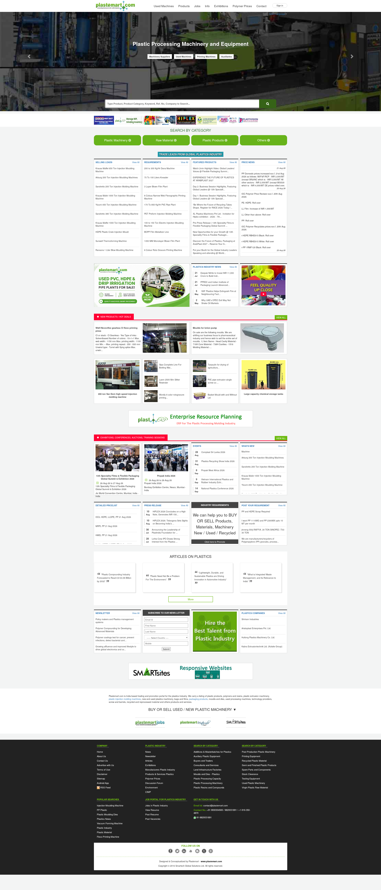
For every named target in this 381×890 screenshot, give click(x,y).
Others (262, 140)
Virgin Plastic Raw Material (255, 787)
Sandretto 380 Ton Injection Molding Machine (117, 214)
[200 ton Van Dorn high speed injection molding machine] (117, 374)
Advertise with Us (105, 765)
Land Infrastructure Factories (207, 770)
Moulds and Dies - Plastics (207, 774)
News (148, 752)
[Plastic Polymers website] (195, 720)
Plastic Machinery (116, 140)
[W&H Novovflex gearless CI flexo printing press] (165, 338)
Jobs (197, 6)
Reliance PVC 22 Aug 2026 (254, 491)
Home (100, 752)
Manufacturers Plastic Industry (160, 770)
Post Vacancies (152, 819)
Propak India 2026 (166, 476)
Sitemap (101, 778)
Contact (261, 6)
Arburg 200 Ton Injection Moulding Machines (117, 177)
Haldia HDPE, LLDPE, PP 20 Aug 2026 (114, 523)
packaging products (198, 699)
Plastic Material (104, 832)
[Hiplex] (186, 120)
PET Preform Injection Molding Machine (163, 214)
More (190, 599)
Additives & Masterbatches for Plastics (212, 752)
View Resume (152, 810)
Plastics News (104, 819)
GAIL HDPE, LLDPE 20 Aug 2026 (111, 533)
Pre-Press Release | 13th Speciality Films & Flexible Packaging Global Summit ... (213, 225)
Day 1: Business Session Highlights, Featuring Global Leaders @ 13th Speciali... (214, 197)
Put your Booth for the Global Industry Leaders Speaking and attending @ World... (215, 252)
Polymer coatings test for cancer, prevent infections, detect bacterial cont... (115, 639)
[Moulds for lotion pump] (262, 338)
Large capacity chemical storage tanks (263, 394)
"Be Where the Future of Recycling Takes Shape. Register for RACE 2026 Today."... (212, 207)
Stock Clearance (250, 774)
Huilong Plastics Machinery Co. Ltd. (258, 637)
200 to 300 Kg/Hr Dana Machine (159, 168)
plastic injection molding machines (125, 699)
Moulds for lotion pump (205, 328)
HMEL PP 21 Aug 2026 (106, 514)
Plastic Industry (104, 828)
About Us (101, 756)
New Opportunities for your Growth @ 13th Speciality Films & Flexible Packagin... (213, 234)
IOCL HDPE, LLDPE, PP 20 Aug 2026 (113, 542)
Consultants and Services (206, 765)
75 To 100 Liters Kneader (156, 177)
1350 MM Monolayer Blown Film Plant (162, 241)
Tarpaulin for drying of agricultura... (218, 366)
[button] (28, 56)
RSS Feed (105, 787)
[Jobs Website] (150, 720)
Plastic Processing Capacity (207, 778)
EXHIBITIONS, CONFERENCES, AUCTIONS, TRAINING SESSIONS (132, 437)
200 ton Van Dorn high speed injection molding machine (117, 396)
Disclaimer (102, 774)
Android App (103, 783)
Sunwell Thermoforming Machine (111, 241)
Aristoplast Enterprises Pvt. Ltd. (256, 628)
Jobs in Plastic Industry (156, 805)
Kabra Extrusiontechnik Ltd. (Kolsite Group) (262, 646)
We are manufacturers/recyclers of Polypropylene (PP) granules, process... (260, 541)
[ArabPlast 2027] (165, 120)
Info (207, 6)
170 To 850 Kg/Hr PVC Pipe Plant (160, 205)
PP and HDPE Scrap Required (256, 511)
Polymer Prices (242, 6)
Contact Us (102, 761)
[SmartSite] (189, 672)
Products (184, 6)
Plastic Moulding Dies (107, 814)
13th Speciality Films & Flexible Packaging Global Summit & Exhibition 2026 (117, 478)
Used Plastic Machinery (253, 783)
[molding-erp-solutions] (189, 419)
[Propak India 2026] (166, 458)
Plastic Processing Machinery (208, 783)
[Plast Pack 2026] (227, 120)
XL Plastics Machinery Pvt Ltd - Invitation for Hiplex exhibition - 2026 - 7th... (213, 216)
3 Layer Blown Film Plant (156, 186)
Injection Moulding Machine (110, 805)
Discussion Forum (154, 783)
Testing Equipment (251, 778)
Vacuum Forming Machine (109, 823)
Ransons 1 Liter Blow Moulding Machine (114, 250)
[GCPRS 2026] (207, 120)
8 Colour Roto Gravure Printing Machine (163, 250)
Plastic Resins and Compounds (209, 787)
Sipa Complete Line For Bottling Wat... (170, 366)
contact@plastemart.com (215, 805)
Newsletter (150, 756)
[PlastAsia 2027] (104, 120)
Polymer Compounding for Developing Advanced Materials (113, 630)
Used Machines (164, 6)
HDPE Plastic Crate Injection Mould (112, 232)
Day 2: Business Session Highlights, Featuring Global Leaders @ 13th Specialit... (214, 188)
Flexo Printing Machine (108, 837)
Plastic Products (214, 140)
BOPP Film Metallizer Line (156, 232)
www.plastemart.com (211, 861)
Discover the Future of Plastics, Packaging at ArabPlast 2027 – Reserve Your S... (214, 243)
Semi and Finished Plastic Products (259, 765)
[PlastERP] (236, 720)
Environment (151, 787)
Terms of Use (103, 770)
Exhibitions (221, 6)
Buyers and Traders (203, 761)
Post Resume (152, 814)
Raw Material (165, 140)
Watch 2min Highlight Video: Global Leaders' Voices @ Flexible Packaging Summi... (214, 170)
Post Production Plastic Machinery (258, 752)
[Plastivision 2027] (248, 120)
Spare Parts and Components (256, 770)
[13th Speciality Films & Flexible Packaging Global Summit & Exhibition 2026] (117, 458)
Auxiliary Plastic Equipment (207, 756)
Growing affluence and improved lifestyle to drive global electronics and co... (116, 648)
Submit (166, 649)
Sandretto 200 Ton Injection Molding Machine (117, 186)
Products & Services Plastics (159, 774)
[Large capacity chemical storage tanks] (263, 374)
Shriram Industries (250, 619)
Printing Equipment (251, 756)
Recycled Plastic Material (254, 761)
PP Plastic (102, 810)
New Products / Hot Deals (115, 317)
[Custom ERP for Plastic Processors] (135, 120)
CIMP (148, 792)
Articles (149, 761)
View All (281, 317)
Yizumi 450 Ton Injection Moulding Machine (116, 205)
